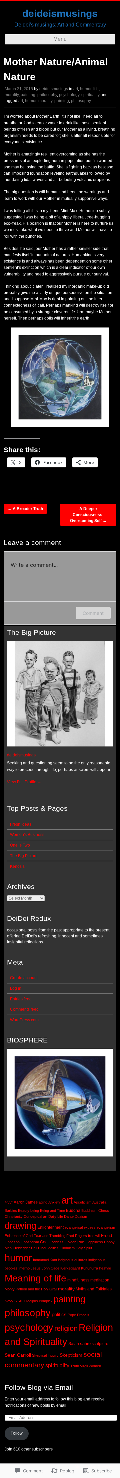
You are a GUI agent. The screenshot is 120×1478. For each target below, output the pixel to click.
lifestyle (105, 1268)
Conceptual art (35, 1216)
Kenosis (17, 866)
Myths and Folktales (94, 1289)
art (75, 89)
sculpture (100, 1343)
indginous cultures (72, 1260)
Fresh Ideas (20, 824)
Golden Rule (75, 1242)
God (44, 1242)
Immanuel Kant (45, 1260)
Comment (93, 613)
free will (94, 1236)
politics (59, 1314)
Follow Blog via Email (39, 1387)
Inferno (24, 1268)
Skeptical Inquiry (45, 1355)
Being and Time (52, 1210)
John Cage (50, 1268)
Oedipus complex (38, 1301)
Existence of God (19, 1236)
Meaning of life (35, 1278)
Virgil (84, 1366)
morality (12, 94)
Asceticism (82, 1202)
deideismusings (60, 13)
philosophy (47, 94)
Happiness (94, 1242)
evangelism (106, 1227)
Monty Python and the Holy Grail (31, 1289)
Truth (74, 1366)
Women (95, 1366)
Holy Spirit (84, 1248)
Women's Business (27, 834)
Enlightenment (50, 1227)
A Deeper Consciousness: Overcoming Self (88, 514)
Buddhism (89, 1210)
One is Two (20, 845)
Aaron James (26, 1202)
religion (66, 1328)
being (34, 1210)
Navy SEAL (14, 1301)
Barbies (11, 1210)
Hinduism (67, 1248)
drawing (20, 1226)
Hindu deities (48, 1248)
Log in (15, 988)
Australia (99, 1202)
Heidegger (21, 1248)
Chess (103, 1210)
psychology (69, 94)
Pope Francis (78, 1315)
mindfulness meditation (88, 1280)
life (96, 89)
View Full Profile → (24, 782)
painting (28, 94)
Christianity (14, 1216)
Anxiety (54, 1202)
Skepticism (71, 1355)
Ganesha (12, 1242)
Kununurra (89, 1268)
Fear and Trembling (49, 1236)
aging (43, 1202)
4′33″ (9, 1202)
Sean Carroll (18, 1355)
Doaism (81, 1216)
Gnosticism (30, 1242)
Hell (34, 1248)
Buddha (73, 1210)
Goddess (56, 1242)
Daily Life (55, 1216)
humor (85, 89)
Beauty (23, 1210)
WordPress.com (24, 1020)
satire (85, 1343)
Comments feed (24, 1009)
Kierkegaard (70, 1268)
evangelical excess (80, 1227)
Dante (69, 1216)
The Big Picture (24, 856)
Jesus (36, 1268)
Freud (106, 1235)
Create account (24, 977)
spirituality (90, 94)
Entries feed (21, 999)
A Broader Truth (25, 508)
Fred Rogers (76, 1236)
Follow (17, 1433)
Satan (73, 1343)
